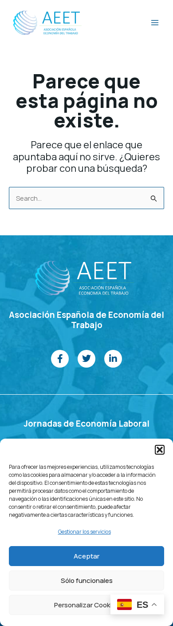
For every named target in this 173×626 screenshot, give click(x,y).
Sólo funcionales (87, 580)
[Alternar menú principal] (154, 22)
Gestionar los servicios (84, 531)
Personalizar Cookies (86, 605)
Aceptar (86, 556)
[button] (159, 449)
